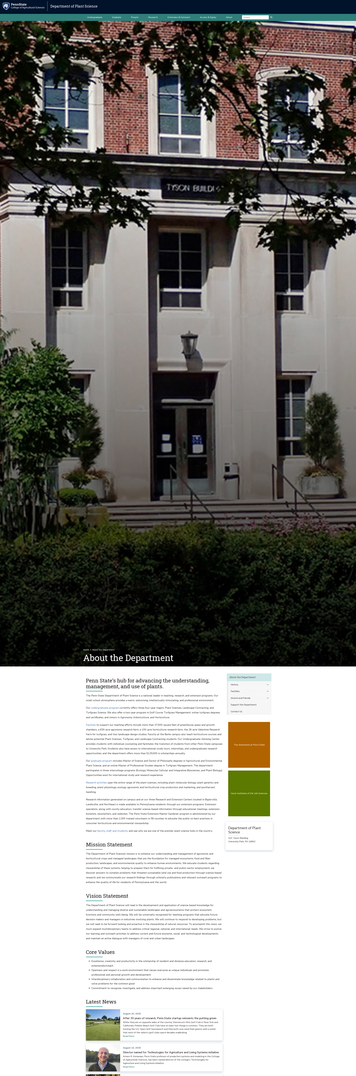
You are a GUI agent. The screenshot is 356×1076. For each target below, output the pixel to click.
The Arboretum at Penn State (249, 744)
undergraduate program (105, 707)
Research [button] (153, 17)
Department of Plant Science (73, 6)
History (234, 684)
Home (86, 649)
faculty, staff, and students (112, 831)
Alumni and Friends (240, 698)
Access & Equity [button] (208, 17)
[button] (267, 684)
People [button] (135, 17)
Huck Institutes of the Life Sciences (249, 793)
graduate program (101, 760)
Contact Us (236, 711)
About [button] (229, 17)
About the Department (242, 677)
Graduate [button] (116, 17)
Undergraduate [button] (94, 17)
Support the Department (244, 704)
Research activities (96, 782)
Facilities (91, 725)
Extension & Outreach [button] (179, 17)
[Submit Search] (271, 17)
